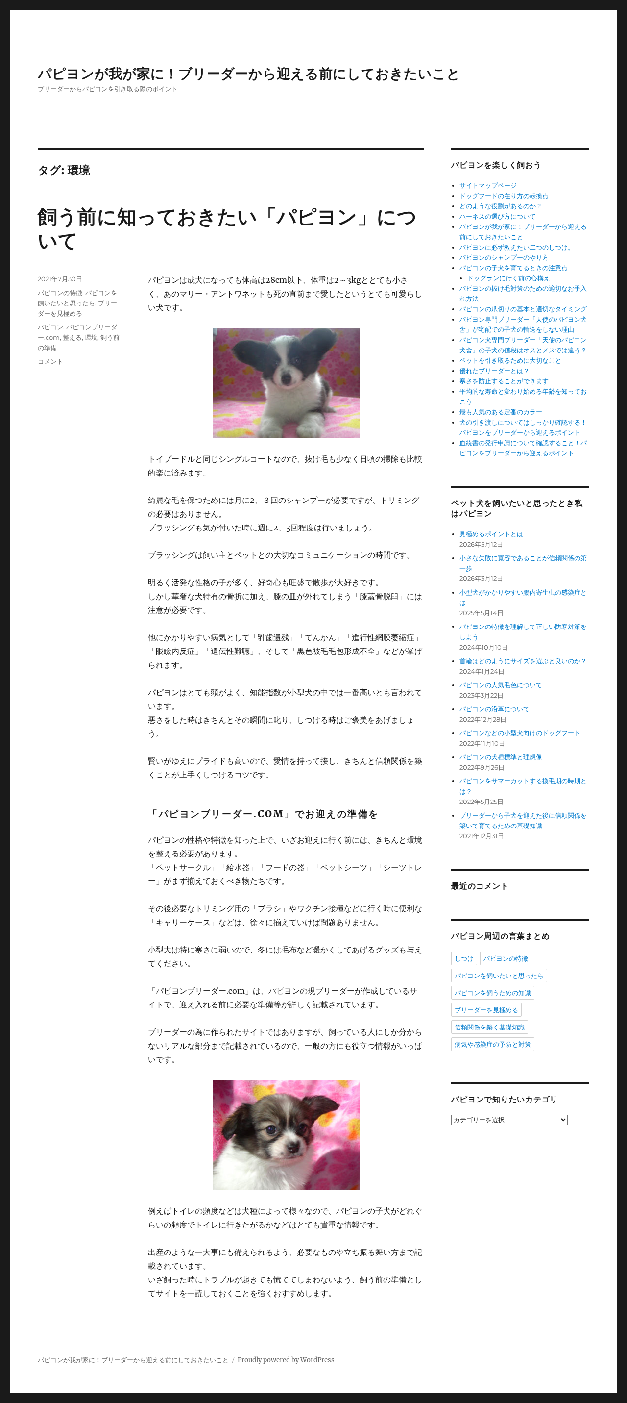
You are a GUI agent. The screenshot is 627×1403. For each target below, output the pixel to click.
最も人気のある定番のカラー (500, 412)
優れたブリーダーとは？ (494, 371)
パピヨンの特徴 (60, 293)
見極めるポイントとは (491, 534)
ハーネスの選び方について (497, 216)
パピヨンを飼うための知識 (493, 993)
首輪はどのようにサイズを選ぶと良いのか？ (523, 661)
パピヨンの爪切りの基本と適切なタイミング (523, 309)
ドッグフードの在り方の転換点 (504, 196)
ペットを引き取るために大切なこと (510, 360)
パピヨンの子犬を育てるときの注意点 (513, 268)
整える (72, 337)
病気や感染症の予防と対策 (493, 1044)
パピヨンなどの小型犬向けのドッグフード (519, 733)
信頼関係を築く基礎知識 (490, 1027)
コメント (50, 361)
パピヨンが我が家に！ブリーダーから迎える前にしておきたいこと (249, 73)
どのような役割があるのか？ (500, 206)
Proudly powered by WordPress (286, 1360)
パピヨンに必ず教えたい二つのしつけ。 (516, 247)
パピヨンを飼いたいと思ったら (499, 975)
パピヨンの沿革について (494, 709)
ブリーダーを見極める (486, 1010)
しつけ (464, 958)
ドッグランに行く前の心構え (508, 278)
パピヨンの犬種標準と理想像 (500, 757)
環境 (91, 337)
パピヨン (50, 327)
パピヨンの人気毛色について (500, 685)
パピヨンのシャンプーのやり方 (504, 257)
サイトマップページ (488, 185)
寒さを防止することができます (504, 381)
